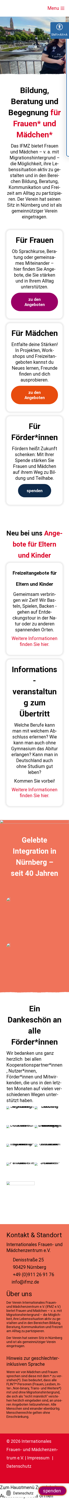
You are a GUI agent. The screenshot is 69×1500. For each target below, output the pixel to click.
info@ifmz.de (25, 1282)
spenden (52, 1491)
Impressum (38, 1457)
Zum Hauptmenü (17, 1487)
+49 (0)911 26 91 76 (33, 1274)
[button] (20, 1493)
